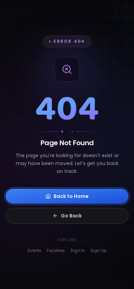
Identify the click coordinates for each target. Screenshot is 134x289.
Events (34, 250)
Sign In (77, 250)
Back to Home (71, 196)
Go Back (71, 215)
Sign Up (98, 250)
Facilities (56, 250)
